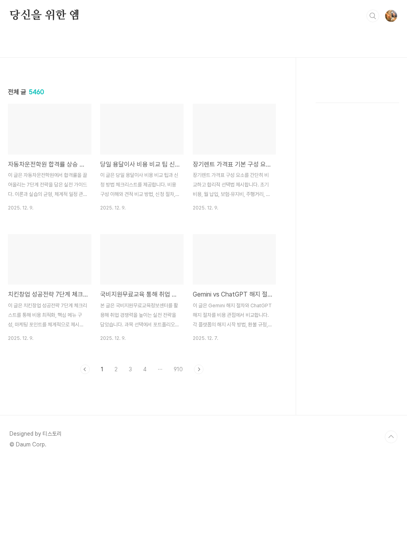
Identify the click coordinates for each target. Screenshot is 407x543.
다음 (199, 369)
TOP (391, 437)
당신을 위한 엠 (44, 15)
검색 (373, 16)
